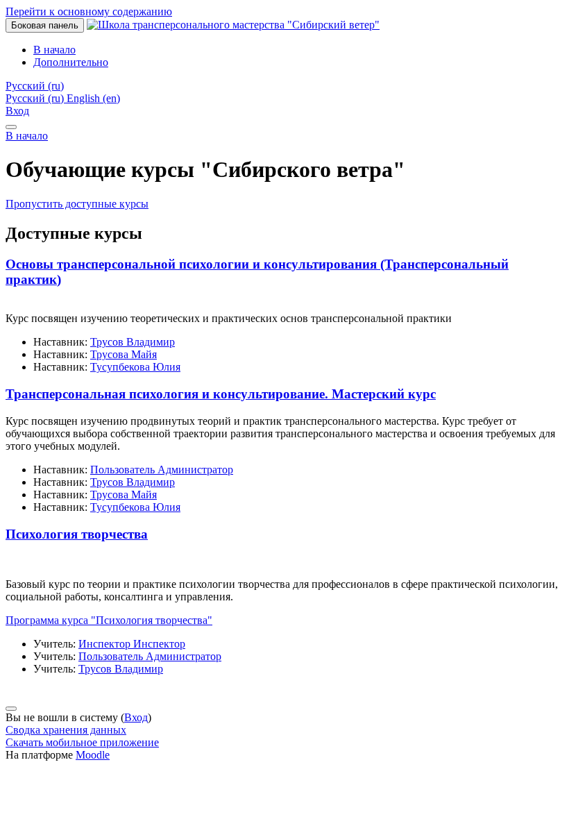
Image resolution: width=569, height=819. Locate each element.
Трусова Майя (123, 354)
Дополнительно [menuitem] (70, 62)
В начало (27, 136)
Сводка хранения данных (66, 730)
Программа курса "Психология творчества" (109, 620)
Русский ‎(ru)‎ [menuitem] (36, 98)
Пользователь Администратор (161, 469)
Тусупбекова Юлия (135, 367)
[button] (35, 86)
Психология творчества (77, 534)
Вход (17, 111)
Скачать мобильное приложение (82, 742)
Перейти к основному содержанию (89, 11)
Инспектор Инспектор (131, 644)
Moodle (93, 755)
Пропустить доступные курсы (77, 204)
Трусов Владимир (132, 342)
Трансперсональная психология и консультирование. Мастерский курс (221, 394)
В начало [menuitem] (54, 50)
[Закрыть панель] (11, 127)
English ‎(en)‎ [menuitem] (93, 98)
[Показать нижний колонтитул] (11, 709)
